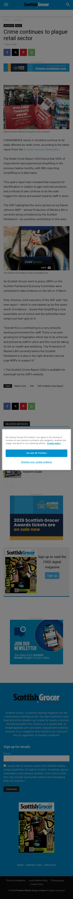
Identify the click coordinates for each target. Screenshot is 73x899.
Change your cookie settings (36, 462)
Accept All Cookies (36, 453)
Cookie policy (54, 443)
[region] (36, 449)
